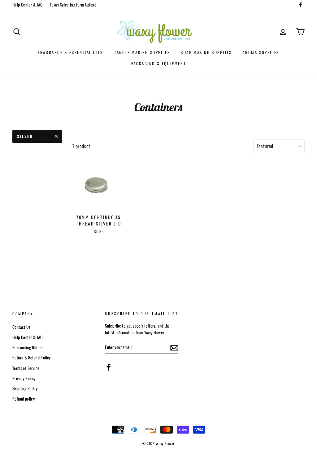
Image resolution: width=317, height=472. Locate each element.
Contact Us (21, 327)
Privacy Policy (24, 378)
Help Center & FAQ (27, 5)
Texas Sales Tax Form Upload (73, 5)
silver (25, 136)
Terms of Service (25, 368)
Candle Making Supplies (142, 52)
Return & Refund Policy (31, 357)
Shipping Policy (24, 388)
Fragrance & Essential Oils (70, 52)
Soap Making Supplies (206, 52)
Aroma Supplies (260, 52)
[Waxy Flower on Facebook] (108, 367)
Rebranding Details (27, 347)
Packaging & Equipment (158, 63)
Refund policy (23, 399)
